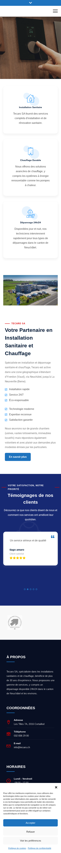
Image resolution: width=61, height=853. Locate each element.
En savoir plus (18, 456)
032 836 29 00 (21, 735)
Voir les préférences (30, 840)
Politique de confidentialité (39, 848)
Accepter (30, 822)
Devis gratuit (30, 70)
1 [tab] (25, 589)
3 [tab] (30, 589)
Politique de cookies (17, 848)
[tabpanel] (30, 551)
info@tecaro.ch (22, 747)
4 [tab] (33, 589)
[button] (56, 787)
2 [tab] (27, 589)
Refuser (30, 831)
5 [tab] (36, 589)
